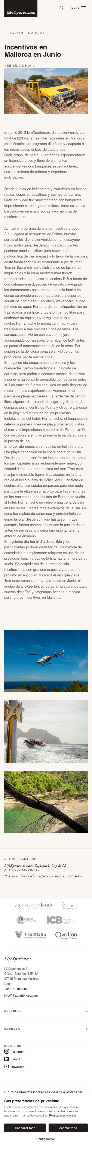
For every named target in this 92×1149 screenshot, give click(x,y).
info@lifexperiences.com (21, 995)
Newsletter (18, 1066)
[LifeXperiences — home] (20, 8)
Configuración (46, 1139)
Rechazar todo (25, 1128)
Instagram (17, 1051)
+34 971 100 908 (16, 988)
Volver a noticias (24, 33)
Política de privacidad (62, 1115)
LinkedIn (16, 1059)
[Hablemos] (61, 7)
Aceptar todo (68, 1128)
